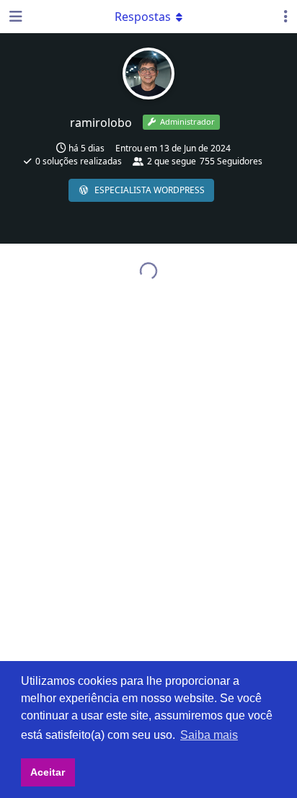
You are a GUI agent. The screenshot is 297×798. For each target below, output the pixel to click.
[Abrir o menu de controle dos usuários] (286, 16)
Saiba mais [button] (209, 735)
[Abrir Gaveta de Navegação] (14, 16)
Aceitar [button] (47, 772)
